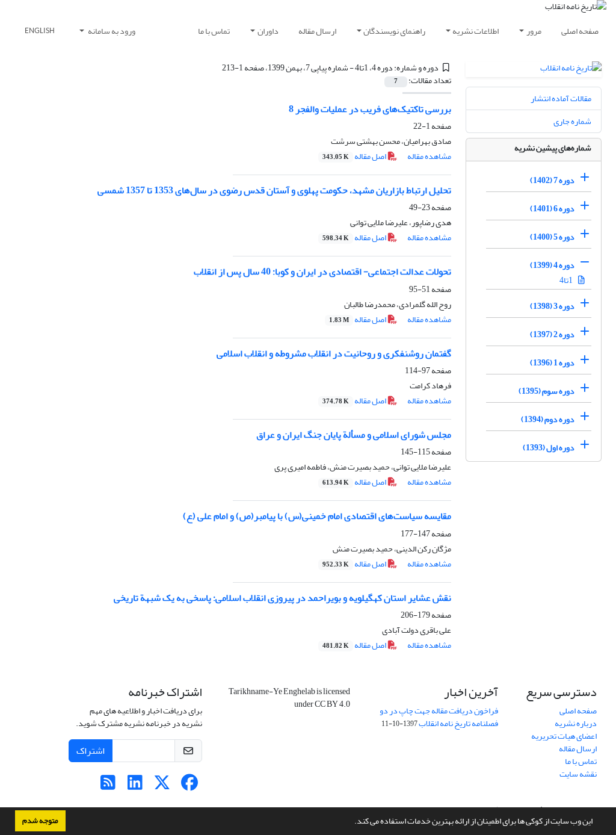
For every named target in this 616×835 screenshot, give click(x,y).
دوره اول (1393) (548, 447)
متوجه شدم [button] (40, 820)
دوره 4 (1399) (552, 265)
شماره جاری (572, 121)
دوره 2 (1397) (552, 334)
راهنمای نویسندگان (394, 31)
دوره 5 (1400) (552, 237)
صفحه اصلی (580, 31)
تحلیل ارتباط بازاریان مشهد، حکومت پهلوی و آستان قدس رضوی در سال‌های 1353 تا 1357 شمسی (274, 190)
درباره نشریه (576, 723)
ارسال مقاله (317, 31)
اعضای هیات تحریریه (564, 736)
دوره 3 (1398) (552, 306)
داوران (268, 31)
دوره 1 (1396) (552, 363)
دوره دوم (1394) (547, 419)
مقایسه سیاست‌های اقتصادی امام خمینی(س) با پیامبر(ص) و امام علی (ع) (317, 516)
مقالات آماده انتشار (561, 98)
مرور (533, 31)
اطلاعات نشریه (475, 31)
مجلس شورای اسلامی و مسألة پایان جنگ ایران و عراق (353, 435)
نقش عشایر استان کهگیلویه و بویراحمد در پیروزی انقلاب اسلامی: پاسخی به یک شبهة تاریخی (282, 598)
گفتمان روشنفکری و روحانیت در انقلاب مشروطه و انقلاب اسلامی (334, 353)
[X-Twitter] (162, 786)
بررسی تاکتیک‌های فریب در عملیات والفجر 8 (370, 109)
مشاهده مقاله (429, 156)
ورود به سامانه (111, 31)
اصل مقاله (354, 156)
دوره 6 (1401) (552, 208)
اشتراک (90, 751)
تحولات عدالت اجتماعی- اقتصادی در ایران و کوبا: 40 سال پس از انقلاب (322, 271)
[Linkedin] (135, 786)
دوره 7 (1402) (552, 180)
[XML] (215, 68)
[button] (351, 822)
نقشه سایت (578, 774)
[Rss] (108, 786)
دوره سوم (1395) (546, 391)
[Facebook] (189, 786)
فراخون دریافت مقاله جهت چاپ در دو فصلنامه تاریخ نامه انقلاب (439, 717)
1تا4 (566, 280)
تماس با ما (214, 31)
